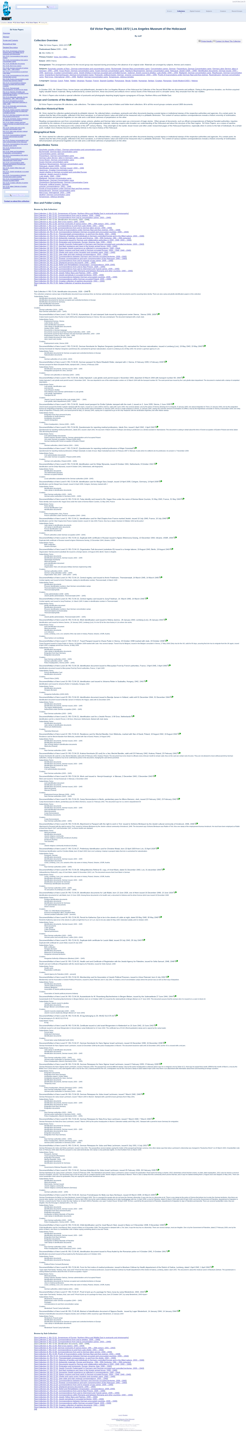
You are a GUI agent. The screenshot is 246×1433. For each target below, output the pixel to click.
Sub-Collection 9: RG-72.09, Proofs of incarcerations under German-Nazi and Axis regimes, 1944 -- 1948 (77, 230)
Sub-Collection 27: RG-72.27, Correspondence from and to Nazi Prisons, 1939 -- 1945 (70, 267)
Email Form (126, 1420)
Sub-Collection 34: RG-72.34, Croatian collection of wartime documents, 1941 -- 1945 (69, 281)
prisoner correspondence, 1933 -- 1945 (141, 75)
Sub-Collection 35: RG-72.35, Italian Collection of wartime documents (63, 283)
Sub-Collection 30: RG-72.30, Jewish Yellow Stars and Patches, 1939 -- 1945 (66, 273)
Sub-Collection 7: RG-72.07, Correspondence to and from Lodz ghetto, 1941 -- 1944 (69, 226)
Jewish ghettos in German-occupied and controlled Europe (102, 73)
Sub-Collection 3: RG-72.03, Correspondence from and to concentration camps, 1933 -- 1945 (72, 217)
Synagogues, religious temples (121, 77)
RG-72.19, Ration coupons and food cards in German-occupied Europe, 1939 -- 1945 (15, 124)
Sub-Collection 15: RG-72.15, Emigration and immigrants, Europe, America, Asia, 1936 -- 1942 (73, 242)
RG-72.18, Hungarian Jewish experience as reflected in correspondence (15, 119)
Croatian (158, 81)
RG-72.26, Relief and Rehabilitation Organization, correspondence (14, 152)
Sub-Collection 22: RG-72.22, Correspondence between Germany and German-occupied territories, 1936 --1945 (80, 256)
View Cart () (241, 1)
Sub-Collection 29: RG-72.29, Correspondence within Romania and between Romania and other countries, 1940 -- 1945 (83, 271)
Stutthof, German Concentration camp (92, 77)
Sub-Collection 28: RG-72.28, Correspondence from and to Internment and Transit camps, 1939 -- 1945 (77, 269)
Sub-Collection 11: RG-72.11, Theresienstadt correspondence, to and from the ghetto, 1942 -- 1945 (75, 234)
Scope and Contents (10, 40)
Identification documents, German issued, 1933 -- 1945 (61, 168)
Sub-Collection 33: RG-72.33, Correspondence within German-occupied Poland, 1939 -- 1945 (72, 279)
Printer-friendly (206, 41)
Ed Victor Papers (19, 22)
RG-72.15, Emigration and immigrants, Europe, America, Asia (15, 106)
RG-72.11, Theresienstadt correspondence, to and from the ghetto (15, 88)
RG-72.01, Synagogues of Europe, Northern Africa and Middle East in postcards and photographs (13, 52)
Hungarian (143, 81)
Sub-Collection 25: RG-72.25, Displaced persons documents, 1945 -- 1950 (65, 263)
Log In (234, 1)
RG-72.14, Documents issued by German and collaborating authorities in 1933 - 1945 (15, 102)
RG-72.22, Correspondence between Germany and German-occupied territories (14, 136)
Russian (88, 81)
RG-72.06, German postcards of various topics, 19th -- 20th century (15, 68)
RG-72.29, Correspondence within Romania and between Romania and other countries (14, 164)
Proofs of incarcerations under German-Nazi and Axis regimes (183, 75)
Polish (66, 81)
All (36, 285)
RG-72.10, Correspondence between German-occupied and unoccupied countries (14, 84)
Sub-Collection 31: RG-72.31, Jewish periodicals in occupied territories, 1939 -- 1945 (69, 275)
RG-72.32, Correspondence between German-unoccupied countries (14, 176)
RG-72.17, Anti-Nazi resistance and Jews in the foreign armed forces (16, 115)
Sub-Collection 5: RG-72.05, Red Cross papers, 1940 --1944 (59, 222)
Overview (6, 33)
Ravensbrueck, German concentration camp (57, 190)
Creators (223, 11)
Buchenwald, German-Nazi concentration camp (130, 69)
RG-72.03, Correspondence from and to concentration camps (15, 60)
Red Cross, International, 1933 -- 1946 (60, 77)
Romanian (167, 81)
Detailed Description (10, 48)
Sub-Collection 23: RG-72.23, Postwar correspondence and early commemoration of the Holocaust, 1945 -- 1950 (80, 258)
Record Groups (237, 11)
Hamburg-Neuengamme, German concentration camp (147, 71)
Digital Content (195, 11)
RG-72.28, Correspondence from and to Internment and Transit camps (15, 159)
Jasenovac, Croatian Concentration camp (61, 73)
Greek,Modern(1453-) (181, 81)
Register (125, 1415)
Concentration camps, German (163, 69)
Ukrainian (80, 81)
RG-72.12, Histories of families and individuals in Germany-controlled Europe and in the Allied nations (15, 93)
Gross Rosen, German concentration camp (76, 71)
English (134, 81)
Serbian (151, 81)
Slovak (128, 81)
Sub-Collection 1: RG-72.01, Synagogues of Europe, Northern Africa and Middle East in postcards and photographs (81, 213)
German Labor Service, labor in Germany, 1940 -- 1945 (61, 158)
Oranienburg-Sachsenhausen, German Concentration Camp (69, 75)
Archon (10, 22)
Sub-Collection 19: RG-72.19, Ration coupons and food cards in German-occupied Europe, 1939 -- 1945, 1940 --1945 (82, 250)
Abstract (6, 37)
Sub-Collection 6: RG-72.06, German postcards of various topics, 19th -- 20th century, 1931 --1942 (75, 224)
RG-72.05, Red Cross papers (12, 66)
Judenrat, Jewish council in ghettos (141, 73)
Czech (60, 81)
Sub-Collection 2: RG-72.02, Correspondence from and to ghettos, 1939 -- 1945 (67, 215)
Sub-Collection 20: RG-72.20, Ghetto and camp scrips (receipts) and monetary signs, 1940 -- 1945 (75, 252)
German (53, 81)
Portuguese (119, 81)
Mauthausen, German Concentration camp (56, 180)
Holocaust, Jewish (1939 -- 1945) (183, 71)
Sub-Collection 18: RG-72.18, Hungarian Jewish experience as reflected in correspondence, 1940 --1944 (77, 248)
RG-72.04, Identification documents (14, 63)
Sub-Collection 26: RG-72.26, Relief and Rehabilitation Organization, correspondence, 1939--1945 (74, 265)
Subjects (209, 11)
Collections (181, 11)
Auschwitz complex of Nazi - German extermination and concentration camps (79, 69)
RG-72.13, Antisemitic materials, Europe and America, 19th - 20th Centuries (15, 97)
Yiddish (73, 81)
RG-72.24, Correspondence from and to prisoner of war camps (15, 144)
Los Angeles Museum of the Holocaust (123, 1419)
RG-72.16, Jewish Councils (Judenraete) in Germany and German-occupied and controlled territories (15, 111)
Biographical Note (9, 44)
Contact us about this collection (16, 201)
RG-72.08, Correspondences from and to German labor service (16, 76)
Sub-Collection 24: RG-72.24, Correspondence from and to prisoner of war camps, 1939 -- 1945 (73, 260)
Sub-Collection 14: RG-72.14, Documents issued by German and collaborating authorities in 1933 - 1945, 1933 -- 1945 (83, 240)
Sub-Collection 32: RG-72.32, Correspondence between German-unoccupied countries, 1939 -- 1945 (76, 277)
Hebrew (194, 81)
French (96, 81)
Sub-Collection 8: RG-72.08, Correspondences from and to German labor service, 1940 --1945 (73, 228)
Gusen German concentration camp (109, 71)
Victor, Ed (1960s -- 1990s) (65, 57)
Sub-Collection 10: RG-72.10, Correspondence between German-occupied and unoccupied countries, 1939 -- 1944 (81, 232)
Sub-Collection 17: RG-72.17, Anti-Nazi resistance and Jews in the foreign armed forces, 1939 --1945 (76, 246)
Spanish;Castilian (107, 81)
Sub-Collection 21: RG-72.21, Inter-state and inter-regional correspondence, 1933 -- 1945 (71, 254)
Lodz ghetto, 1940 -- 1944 (167, 73)
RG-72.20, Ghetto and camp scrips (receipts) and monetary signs (14, 128)
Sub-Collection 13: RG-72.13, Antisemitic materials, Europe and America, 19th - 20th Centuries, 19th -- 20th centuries (82, 238)
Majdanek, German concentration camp (195, 73)
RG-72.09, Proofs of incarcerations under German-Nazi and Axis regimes (16, 79)
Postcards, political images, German (109, 75)
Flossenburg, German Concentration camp (194, 69)
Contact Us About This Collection (228, 41)
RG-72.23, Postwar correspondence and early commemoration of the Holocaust (15, 141)
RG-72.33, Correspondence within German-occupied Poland (13, 179)
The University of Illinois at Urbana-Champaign (128, 1430)
